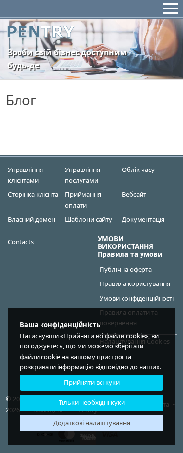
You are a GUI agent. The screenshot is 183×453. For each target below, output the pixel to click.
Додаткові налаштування (91, 422)
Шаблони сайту (88, 219)
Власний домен (31, 219)
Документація (143, 219)
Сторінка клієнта (33, 194)
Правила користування (135, 283)
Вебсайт (134, 194)
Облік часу (138, 169)
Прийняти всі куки (92, 382)
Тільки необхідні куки (92, 402)
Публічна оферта (126, 269)
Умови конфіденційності (137, 298)
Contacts (21, 241)
